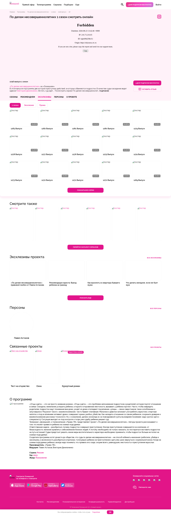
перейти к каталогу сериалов (85, 247)
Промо (42, 105)
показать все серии (85, 190)
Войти (158, 5)
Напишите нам (145, 487)
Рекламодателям (53, 502)
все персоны (155, 308)
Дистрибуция (129, 502)
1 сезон (24, 82)
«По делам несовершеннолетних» (25, 86)
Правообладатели (114, 502)
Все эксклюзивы (154, 258)
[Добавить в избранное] (159, 17)
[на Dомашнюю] (14, 3)
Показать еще (85, 298)
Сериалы (57, 5)
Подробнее (96, 512)
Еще (77, 5)
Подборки (68, 5)
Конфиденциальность (96, 502)
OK (110, 512)
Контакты (40, 502)
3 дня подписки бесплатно (139, 5)
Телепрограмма (44, 5)
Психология (41, 458)
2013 (35, 455)
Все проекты (156, 347)
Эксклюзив (29, 105)
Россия (40, 453)
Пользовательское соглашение (74, 502)
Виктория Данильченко (27, 91)
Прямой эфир (28, 5)
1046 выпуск (15, 82)
